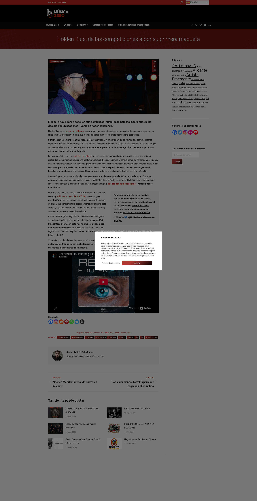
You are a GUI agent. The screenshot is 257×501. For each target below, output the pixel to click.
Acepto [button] (137, 263)
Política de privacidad (111, 263)
